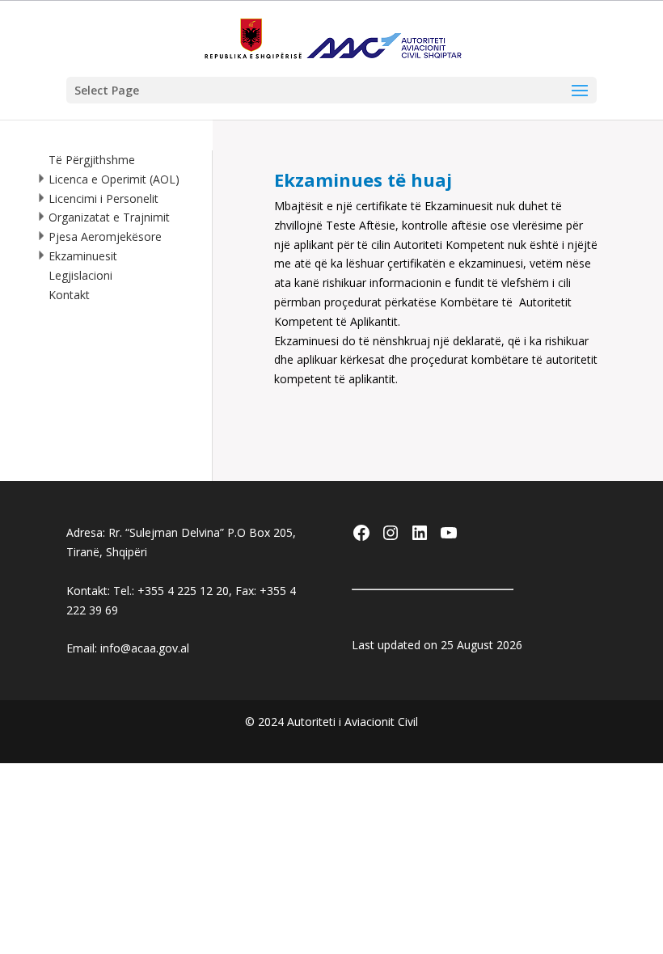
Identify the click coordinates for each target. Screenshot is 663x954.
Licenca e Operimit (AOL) (114, 179)
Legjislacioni (80, 275)
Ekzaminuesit (83, 256)
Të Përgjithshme (92, 159)
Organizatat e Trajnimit (109, 217)
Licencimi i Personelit (103, 198)
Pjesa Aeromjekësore (105, 236)
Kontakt (69, 294)
